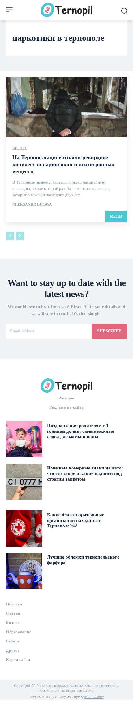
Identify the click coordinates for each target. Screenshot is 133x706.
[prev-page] (10, 236)
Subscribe (109, 331)
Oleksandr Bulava (32, 204)
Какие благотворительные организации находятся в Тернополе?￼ (75, 520)
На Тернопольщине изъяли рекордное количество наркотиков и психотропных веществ (63, 164)
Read (116, 216)
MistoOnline (94, 697)
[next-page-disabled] (20, 236)
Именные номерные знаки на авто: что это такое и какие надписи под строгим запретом (85, 473)
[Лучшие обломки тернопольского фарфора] (24, 571)
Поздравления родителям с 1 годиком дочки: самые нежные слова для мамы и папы (80, 431)
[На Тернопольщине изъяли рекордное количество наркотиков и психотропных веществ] (66, 107)
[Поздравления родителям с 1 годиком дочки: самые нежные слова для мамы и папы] (24, 439)
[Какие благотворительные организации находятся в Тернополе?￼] (24, 528)
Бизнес (20, 148)
